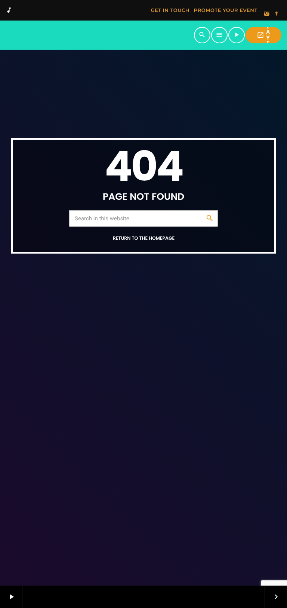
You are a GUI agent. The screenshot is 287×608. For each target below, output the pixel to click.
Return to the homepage (144, 238)
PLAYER (263, 35)
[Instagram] (267, 14)
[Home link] (99, 35)
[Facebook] (277, 14)
